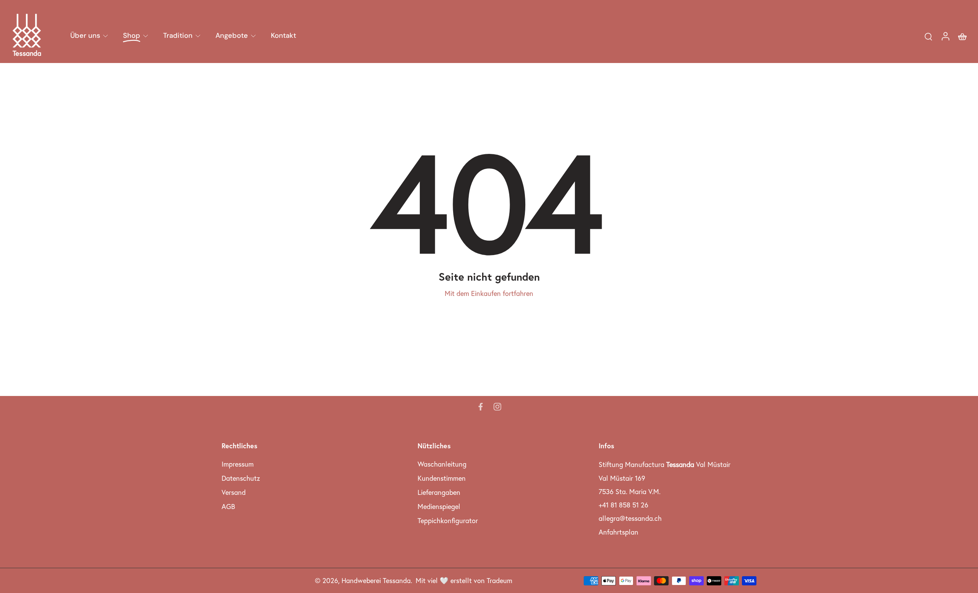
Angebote (231, 35)
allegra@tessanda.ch (630, 518)
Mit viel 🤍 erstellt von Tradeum (464, 580)
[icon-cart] (962, 36)
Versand (234, 492)
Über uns (85, 35)
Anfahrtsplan (618, 532)
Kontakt (283, 35)
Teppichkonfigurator (448, 520)
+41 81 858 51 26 (623, 505)
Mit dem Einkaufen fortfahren (489, 293)
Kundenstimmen (442, 478)
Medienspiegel (439, 506)
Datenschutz (241, 478)
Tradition (178, 35)
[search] (928, 36)
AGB (228, 506)
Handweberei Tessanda (376, 580)
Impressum (238, 464)
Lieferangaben (439, 492)
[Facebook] (480, 406)
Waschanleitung (442, 464)
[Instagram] (497, 406)
